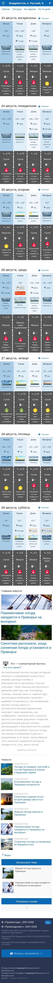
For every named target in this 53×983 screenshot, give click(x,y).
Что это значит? (12, 667)
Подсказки (45, 18)
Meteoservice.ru (31, 968)
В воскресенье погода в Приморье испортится (27, 783)
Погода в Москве (8, 968)
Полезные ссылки (26, 901)
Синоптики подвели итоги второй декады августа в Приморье (29, 799)
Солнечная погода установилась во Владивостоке (32, 843)
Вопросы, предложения (27, 953)
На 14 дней (44, 9)
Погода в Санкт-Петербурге (13, 973)
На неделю (30, 9)
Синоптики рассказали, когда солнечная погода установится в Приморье (26, 647)
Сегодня (17, 9)
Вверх (7, 855)
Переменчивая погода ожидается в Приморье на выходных (21, 617)
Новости (6, 759)
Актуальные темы (26, 862)
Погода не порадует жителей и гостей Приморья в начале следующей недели (31, 769)
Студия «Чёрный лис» (19, 978)
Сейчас (6, 9)
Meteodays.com (7, 970)
